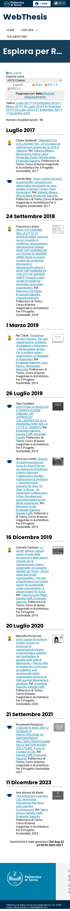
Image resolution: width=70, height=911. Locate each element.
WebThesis (25, 16)
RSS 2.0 (15, 88)
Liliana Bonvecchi (27, 298)
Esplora (27, 30)
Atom (38, 84)
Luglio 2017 (23, 103)
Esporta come (15, 76)
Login (43, 3)
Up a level (14, 73)
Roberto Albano (44, 150)
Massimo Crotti (26, 506)
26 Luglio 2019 (33, 106)
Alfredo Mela (47, 157)
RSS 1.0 (52, 84)
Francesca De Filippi (29, 291)
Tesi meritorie (16, 37)
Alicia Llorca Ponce (28, 154)
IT (60, 3)
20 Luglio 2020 (24, 110)
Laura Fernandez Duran (32, 155)
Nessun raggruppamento (39, 95)
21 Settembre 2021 (48, 110)
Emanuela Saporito (28, 160)
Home (10, 30)
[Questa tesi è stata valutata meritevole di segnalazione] (9, 146)
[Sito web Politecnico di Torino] (17, 4)
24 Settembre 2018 (45, 103)
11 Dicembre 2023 (18, 113)
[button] (18, 85)
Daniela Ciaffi (24, 434)
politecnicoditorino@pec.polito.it (21, 910)
